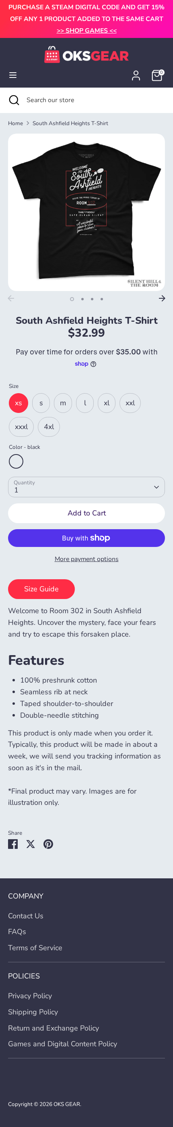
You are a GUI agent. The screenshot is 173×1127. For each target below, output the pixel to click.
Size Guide (41, 589)
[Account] (136, 73)
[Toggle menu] (13, 75)
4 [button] (102, 299)
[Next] (162, 298)
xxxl (21, 427)
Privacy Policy (30, 996)
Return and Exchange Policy (53, 1028)
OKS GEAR (67, 1104)
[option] (86, 212)
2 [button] (82, 299)
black (16, 461)
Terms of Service (35, 948)
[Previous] (11, 298)
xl (106, 403)
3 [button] (92, 299)
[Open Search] (13, 100)
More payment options (87, 559)
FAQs (17, 931)
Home (15, 123)
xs (18, 403)
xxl (130, 403)
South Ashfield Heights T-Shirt (70, 123)
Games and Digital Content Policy (62, 1044)
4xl (49, 427)
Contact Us (25, 916)
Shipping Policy (33, 1012)
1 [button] (72, 299)
